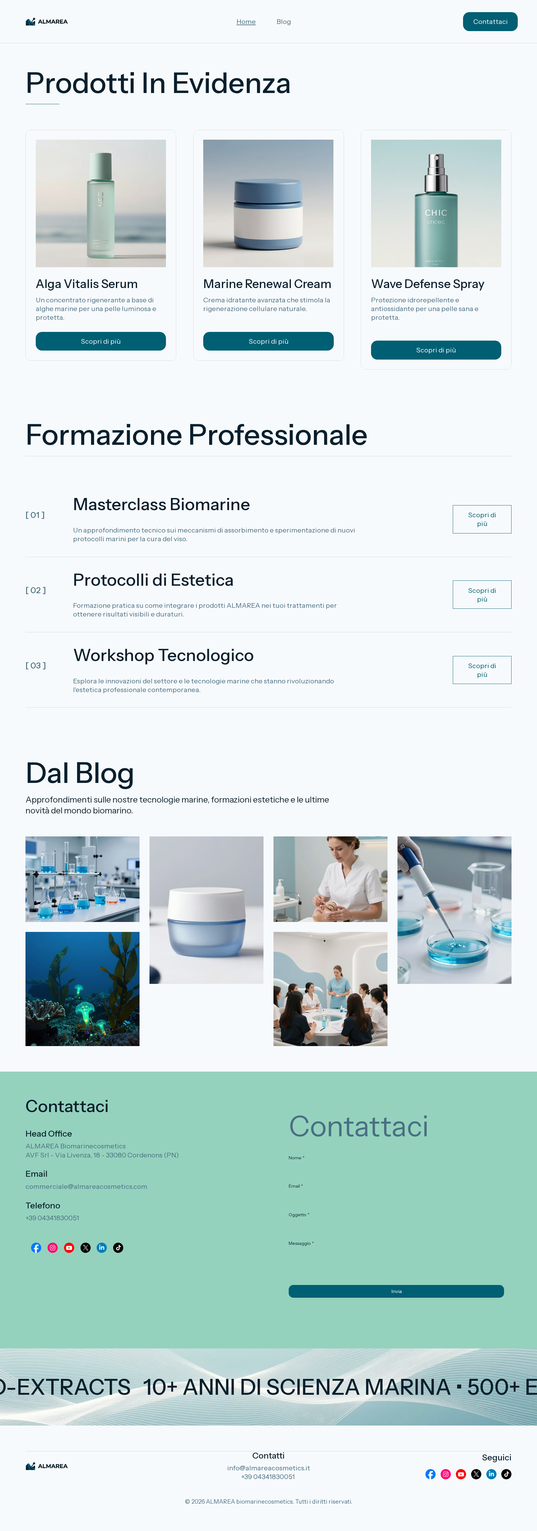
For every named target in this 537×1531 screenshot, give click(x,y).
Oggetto (299, 1214)
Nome (297, 1158)
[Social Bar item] (36, 1248)
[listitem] (82, 879)
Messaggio (301, 1243)
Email (296, 1186)
